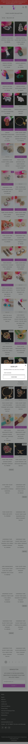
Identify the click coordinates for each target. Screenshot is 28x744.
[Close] (25, 365)
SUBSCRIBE (14, 377)
